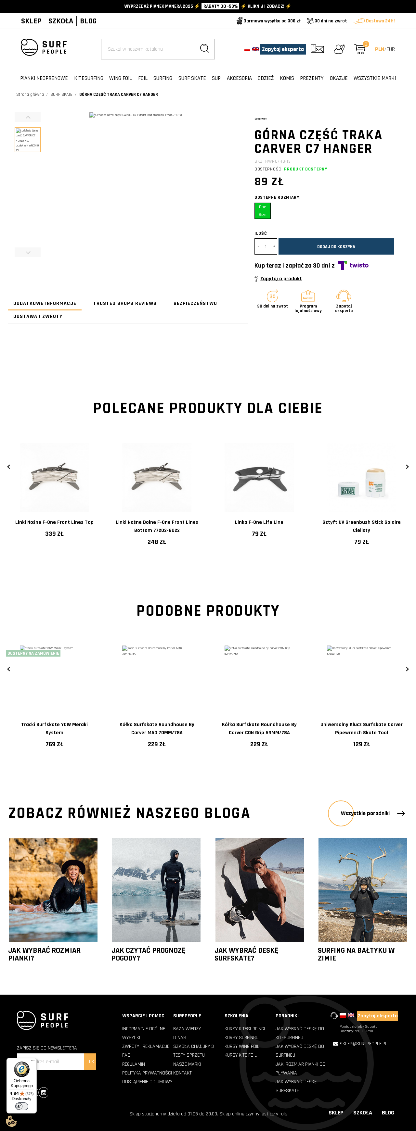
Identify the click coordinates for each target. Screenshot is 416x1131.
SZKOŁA (60, 21)
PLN (379, 49)
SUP (216, 78)
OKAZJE (339, 78)
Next (407, 466)
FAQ (126, 1055)
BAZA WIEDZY (187, 1028)
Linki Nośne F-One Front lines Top (54, 522)
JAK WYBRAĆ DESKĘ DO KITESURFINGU (300, 1033)
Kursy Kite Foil (241, 1055)
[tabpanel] (54, 489)
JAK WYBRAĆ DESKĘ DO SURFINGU (300, 1051)
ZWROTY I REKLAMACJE (145, 1046)
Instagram (43, 1093)
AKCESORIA (239, 78)
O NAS (179, 1037)
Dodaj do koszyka (336, 247)
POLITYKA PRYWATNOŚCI (147, 1073)
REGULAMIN (133, 1064)
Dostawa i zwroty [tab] (37, 316)
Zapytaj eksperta (283, 49)
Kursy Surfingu (241, 1037)
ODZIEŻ (266, 78)
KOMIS (287, 78)
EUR (390, 49)
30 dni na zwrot (330, 21)
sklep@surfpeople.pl (363, 1043)
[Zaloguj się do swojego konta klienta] (339, 49)
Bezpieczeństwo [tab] (195, 303)
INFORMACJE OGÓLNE (143, 1028)
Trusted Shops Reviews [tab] (125, 303)
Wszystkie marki (375, 78)
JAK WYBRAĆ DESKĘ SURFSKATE (296, 1086)
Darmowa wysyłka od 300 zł (271, 21)
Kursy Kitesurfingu (245, 1028)
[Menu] (33, 1062)
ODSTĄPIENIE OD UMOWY (147, 1081)
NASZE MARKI (187, 1064)
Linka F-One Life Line (259, 522)
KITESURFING (88, 78)
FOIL (143, 78)
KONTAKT (182, 1073)
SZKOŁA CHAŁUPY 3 (193, 1046)
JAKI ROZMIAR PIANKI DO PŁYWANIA (300, 1068)
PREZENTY (312, 78)
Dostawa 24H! (380, 21)
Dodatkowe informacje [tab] (44, 303)
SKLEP (31, 21)
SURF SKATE (192, 78)
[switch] (21, 1106)
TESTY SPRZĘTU (189, 1055)
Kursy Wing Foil (242, 1046)
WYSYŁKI (131, 1037)
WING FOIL (120, 78)
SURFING (162, 78)
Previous (9, 466)
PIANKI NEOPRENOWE (44, 78)
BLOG (88, 21)
